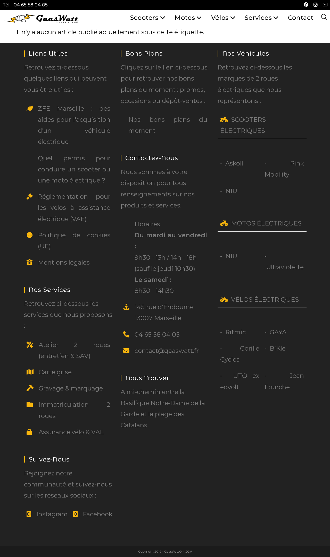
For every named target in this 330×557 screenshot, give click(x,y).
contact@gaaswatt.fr (167, 350)
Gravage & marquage (71, 388)
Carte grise (55, 372)
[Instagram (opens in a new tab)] (315, 4)
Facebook (97, 514)
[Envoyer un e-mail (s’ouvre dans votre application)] (323, 5)
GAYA (278, 332)
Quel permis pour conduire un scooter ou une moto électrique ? (74, 169)
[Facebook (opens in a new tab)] (306, 4)
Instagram (52, 514)
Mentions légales (64, 262)
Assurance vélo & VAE (71, 432)
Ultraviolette (285, 267)
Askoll (234, 163)
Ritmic (235, 332)
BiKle (278, 348)
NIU (231, 191)
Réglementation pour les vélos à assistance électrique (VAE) (74, 207)
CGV (188, 551)
